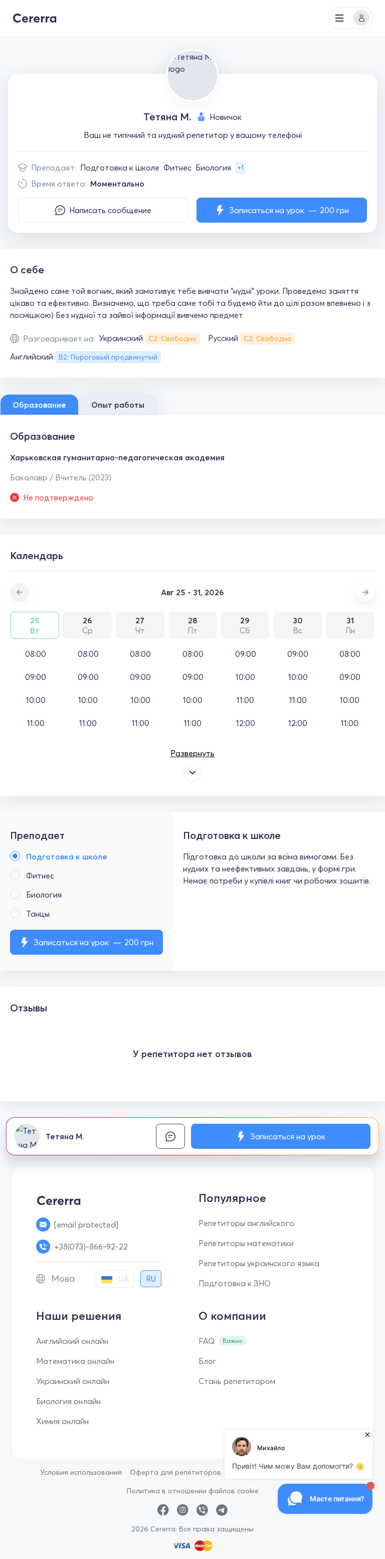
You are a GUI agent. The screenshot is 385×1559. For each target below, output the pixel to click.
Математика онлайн (75, 1361)
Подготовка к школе (119, 167)
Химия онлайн (62, 1421)
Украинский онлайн (72, 1381)
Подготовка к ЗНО (235, 1283)
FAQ (207, 1341)
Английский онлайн (72, 1341)
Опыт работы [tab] (117, 405)
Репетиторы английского (246, 1223)
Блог (208, 1361)
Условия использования (81, 1472)
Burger (339, 18)
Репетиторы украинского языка (259, 1263)
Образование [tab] (39, 405)
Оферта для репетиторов (175, 1472)
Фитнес (177, 167)
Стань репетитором (237, 1381)
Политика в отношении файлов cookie (193, 1490)
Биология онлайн (68, 1401)
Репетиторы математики (246, 1243)
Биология (213, 167)
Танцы (38, 914)
